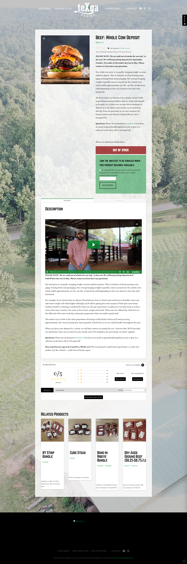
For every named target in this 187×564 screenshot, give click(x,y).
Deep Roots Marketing (122, 558)
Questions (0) (60, 390)
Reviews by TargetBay (133, 365)
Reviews (185, 19)
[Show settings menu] (124, 272)
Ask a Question (137, 379)
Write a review (125, 48)
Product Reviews (49, 365)
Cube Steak (78, 453)
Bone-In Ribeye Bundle (102, 456)
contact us (131, 123)
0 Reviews (58, 382)
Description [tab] (67, 200)
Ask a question (114, 48)
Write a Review (120, 379)
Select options (80, 446)
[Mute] (120, 272)
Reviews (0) (47, 390)
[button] (149, 8)
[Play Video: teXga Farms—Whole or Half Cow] (93, 245)
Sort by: (120, 390)
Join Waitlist (107, 185)
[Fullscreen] (128, 272)
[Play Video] (47, 272)
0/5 (58, 373)
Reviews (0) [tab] (119, 200)
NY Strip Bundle (48, 454)
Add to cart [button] (53, 446)
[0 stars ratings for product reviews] (58, 379)
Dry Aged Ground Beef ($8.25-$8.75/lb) (136, 456)
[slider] (85, 272)
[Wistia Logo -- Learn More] (136, 272)
